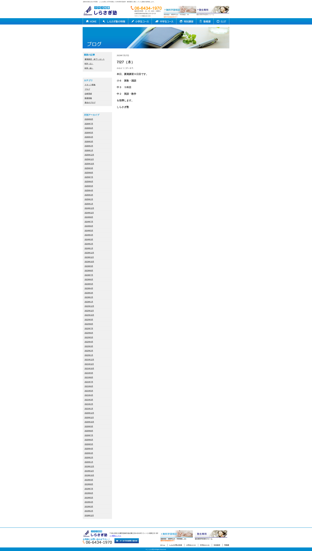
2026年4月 (89, 137)
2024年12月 (89, 208)
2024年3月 (89, 239)
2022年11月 (89, 311)
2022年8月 (89, 324)
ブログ (87, 89)
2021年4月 (89, 395)
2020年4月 (89, 449)
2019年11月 (89, 471)
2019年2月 (89, 511)
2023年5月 (89, 284)
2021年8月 (89, 377)
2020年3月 (89, 453)
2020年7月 (89, 435)
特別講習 (186, 21)
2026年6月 (89, 128)
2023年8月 (89, 271)
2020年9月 (89, 426)
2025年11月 (89, 159)
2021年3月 (89, 400)
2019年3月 (89, 507)
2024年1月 (89, 248)
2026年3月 (89, 141)
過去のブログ (90, 102)
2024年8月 (89, 217)
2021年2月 (89, 404)
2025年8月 (89, 173)
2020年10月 (89, 422)
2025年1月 (89, 204)
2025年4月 (89, 190)
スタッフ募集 (90, 85)
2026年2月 (89, 146)
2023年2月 (89, 297)
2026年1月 (89, 150)
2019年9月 (89, 480)
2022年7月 (89, 328)
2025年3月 (89, 195)
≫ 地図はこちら (115, 536)
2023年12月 (89, 253)
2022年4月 (89, 342)
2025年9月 (89, 168)
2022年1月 (89, 355)
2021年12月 (89, 360)
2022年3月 (89, 346)
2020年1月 (89, 462)
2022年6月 (89, 333)
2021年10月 (89, 368)
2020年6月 (89, 440)
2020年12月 (89, 413)
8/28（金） (89, 68)
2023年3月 (89, 293)
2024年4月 (89, 235)
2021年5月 (89, 391)
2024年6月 (89, 226)
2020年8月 (89, 431)
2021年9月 (89, 373)
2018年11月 (89, 515)
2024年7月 (89, 222)
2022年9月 (89, 320)
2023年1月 (89, 302)
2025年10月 (89, 164)
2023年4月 (89, 288)
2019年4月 (89, 502)
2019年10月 (89, 475)
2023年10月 (89, 262)
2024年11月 (89, 213)
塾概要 (205, 21)
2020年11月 (89, 417)
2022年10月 (89, 315)
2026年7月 (89, 124)
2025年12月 (89, 155)
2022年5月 (89, 337)
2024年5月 (89, 231)
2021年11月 (89, 364)
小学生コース (140, 21)
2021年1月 (89, 409)
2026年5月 (89, 133)
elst (221, 21)
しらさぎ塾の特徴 (113, 21)
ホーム (91, 21)
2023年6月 (89, 279)
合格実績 (88, 94)
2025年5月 (89, 186)
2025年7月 (89, 177)
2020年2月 (89, 457)
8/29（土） (89, 64)
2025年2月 (89, 199)
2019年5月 (89, 498)
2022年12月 (89, 306)
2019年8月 (89, 484)
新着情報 (88, 98)
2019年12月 (89, 466)
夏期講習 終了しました (95, 59)
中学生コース (164, 21)
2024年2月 (89, 244)
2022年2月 (89, 351)
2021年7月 (89, 382)
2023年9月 (89, 266)
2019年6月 (89, 493)
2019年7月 (89, 489)
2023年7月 (89, 275)
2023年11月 (89, 257)
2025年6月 (89, 181)
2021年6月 (89, 386)
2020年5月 (89, 444)
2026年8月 (89, 119)
